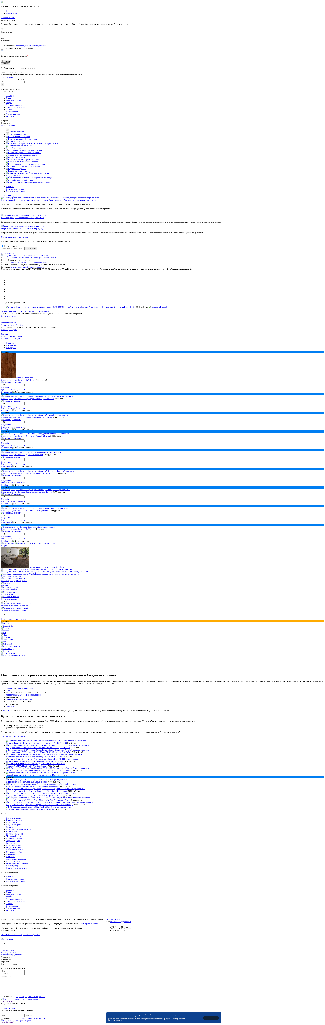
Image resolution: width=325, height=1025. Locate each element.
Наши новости (7, 253)
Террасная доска (13, 841)
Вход (8, 11)
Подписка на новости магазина (14, 237)
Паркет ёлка (11, 822)
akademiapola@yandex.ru (120, 921)
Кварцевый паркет (14, 861)
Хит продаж (11, 345)
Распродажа (11, 347)
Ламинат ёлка (12, 831)
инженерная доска (25, 688)
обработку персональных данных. (30, 46)
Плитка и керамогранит (16, 868)
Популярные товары (15, 189)
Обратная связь (7, 950)
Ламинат (5, 334)
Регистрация (11, 13)
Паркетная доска (8, 594)
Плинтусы (10, 857)
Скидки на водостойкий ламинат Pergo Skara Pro (67, 571)
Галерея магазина (13, 100)
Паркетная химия (13, 845)
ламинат (9, 690)
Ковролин (10, 843)
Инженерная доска (9, 329)
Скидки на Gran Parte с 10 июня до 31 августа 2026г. (33, 258)
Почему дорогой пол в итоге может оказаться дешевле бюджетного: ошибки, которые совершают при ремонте (49, 200)
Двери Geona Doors (14, 834)
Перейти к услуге (8, 316)
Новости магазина (12, 246)
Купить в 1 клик (8, 389)
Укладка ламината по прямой (13, 610)
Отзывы (9, 109)
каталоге (6, 710)
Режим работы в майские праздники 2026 (29, 262)
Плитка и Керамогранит (11, 336)
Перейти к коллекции (10, 339)
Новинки (10, 187)
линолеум (10, 706)
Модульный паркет (14, 836)
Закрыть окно (7, 77)
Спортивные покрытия (16, 859)
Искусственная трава (15, 850)
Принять (211, 1018)
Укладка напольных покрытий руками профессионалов (25, 311)
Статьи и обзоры (13, 114)
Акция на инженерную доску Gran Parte (46, 567)
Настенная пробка (9, 599)
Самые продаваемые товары (13, 736)
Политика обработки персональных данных (20, 935)
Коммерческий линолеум (17, 863)
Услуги (9, 103)
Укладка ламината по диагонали (15, 606)
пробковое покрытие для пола (19, 699)
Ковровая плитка (13, 847)
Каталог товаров (8, 125)
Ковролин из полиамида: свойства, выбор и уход (22, 228)
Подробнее (165, 307)
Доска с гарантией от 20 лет (13, 325)
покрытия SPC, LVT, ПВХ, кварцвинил (23, 695)
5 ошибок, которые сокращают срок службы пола (22, 217)
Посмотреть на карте (89, 924)
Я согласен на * (25, 997)
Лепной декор (12, 866)
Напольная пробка (9, 590)
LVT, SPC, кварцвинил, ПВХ (14, 581)
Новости (10, 98)
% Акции (10, 96)
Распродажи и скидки (15, 191)
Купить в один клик (29, 999)
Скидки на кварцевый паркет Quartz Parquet (61, 574)
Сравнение (20, 389)
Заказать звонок (8, 17)
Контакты (10, 116)
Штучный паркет (13, 825)
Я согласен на (25, 46)
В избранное (6, 392)
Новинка (10, 343)
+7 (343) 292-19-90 (17, 79)
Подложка (10, 854)
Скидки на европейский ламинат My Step (58, 569)
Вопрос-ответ (12, 112)
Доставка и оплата (14, 105)
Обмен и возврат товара (16, 107)
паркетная (10, 688)
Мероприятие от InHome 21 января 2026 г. (29, 267)
